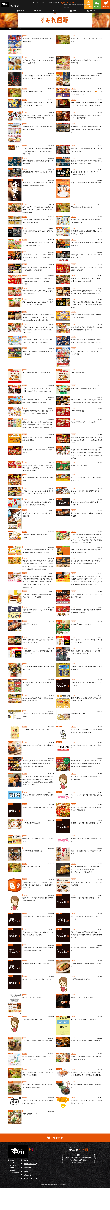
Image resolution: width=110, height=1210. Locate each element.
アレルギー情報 (14, 1172)
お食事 (74, 11)
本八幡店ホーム (12, 29)
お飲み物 (92, 11)
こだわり (42, 2)
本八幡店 (14, 5)
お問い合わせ (27, 1175)
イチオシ (56, 11)
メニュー (35, 2)
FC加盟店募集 (27, 1167)
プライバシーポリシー (30, 1179)
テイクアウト (88, 7)
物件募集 (26, 1171)
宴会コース (21, 11)
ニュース (49, 2)
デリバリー (97, 7)
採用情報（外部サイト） (30, 1164)
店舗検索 (26, 1160)
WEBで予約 (106, 7)
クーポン (56, 2)
